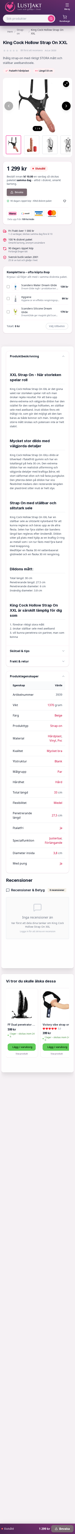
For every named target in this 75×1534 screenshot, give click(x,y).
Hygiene (26, 297)
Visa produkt (22, 1053)
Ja (61, 828)
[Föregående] (8, 106)
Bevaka (19, 192)
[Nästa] (66, 106)
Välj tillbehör (57, 326)
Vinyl (53, 741)
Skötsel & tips (19, 651)
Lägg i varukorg (22, 1047)
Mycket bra (54, 751)
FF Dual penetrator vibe (22, 1024)
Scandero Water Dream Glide (39, 285)
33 (55, 792)
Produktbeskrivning (24, 356)
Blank (58, 761)
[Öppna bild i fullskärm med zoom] (66, 84)
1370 (51, 705)
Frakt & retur (19, 661)
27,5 (54, 815)
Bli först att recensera (32, 50)
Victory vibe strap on (56, 1024)
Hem (10, 31)
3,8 (55, 853)
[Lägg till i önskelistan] (64, 201)
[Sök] (51, 18)
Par (60, 772)
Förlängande (53, 843)
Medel (58, 803)
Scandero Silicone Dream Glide (36, 310)
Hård (58, 782)
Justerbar (55, 838)
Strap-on (20, 31)
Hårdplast (55, 736)
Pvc (60, 741)
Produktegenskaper (24, 676)
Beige (58, 715)
